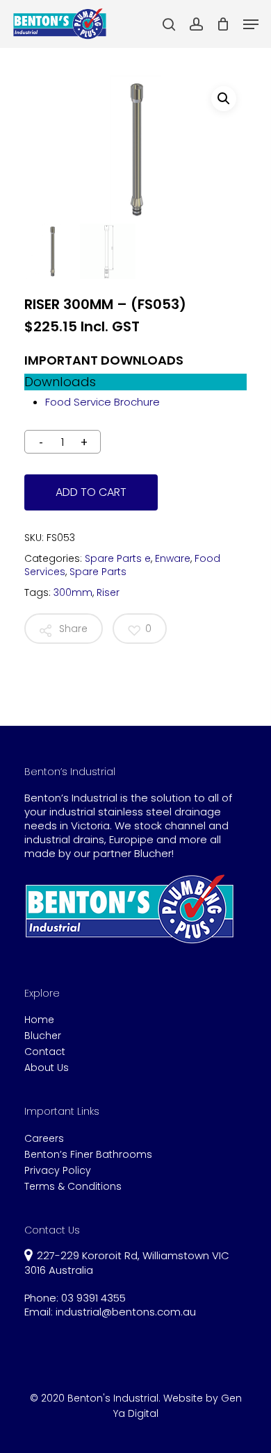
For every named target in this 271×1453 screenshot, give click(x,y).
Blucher (42, 1036)
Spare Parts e (118, 558)
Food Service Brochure (102, 402)
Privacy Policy (57, 1170)
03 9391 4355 (93, 1297)
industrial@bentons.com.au (126, 1311)
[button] (223, 98)
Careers (44, 1139)
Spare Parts (97, 572)
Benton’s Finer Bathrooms (88, 1154)
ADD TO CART (91, 492)
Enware (172, 558)
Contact (44, 1052)
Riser (108, 592)
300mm (73, 592)
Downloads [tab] (60, 382)
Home (39, 1020)
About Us (46, 1068)
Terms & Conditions (73, 1186)
